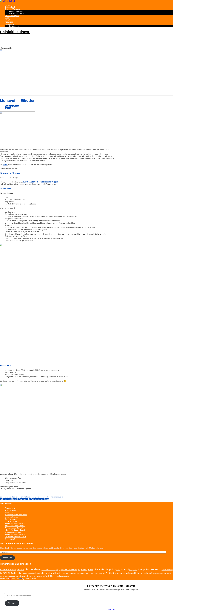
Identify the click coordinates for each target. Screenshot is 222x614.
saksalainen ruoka (16, 13)
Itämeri (90, 570)
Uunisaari (40, 576)
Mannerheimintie (72, 573)
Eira (57, 570)
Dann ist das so (11, 519)
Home (7, 5)
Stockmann (162, 573)
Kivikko (18, 573)
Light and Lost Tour (54, 573)
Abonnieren (7, 558)
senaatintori (146, 573)
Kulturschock (10, 7)
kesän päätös (167, 570)
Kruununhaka (31, 573)
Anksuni (20, 570)
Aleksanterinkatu (8, 570)
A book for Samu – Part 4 (15, 523)
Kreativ (7, 20)
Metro (92, 573)
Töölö (35, 576)
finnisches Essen (32, 497)
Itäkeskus (84, 570)
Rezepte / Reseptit (12, 9)
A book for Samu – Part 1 (15, 534)
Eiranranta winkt (11, 508)
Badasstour (33, 569)
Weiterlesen (111, 609)
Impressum (9, 24)
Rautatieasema (120, 573)
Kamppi (124, 569)
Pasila (96, 573)
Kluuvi (24, 573)
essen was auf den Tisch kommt (13, 497)
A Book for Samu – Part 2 (15, 530)
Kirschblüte (7, 573)
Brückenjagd (10, 539)
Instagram (9, 22)
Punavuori (102, 573)
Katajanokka (133, 570)
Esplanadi (62, 570)
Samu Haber (134, 573)
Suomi (18, 576)
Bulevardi (44, 570)
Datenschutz (14, 26)
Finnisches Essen (16, 11)
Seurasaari (155, 573)
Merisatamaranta (84, 573)
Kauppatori (143, 569)
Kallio (118, 570)
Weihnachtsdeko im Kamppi (16, 515)
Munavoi (43, 497)
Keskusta (156, 569)
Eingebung (9, 512)
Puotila (109, 573)
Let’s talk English (12, 16)
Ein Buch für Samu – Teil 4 (15, 537)
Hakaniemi (73, 570)
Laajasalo (39, 573)
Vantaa (66, 576)
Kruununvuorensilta (13, 532)
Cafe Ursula (51, 570)
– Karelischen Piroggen (40, 182)
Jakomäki (98, 569)
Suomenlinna (10, 576)
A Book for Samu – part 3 (15, 526)
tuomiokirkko (26, 576)
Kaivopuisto (109, 569)
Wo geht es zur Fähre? (14, 528)
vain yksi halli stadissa (53, 576)
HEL (79, 570)
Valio (5, 165)
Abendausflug (10, 510)
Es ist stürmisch (11, 521)
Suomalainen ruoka (55, 497)
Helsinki (8, 108)
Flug (67, 570)
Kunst (7, 18)
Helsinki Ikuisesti (15, 32)
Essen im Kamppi (11, 517)
